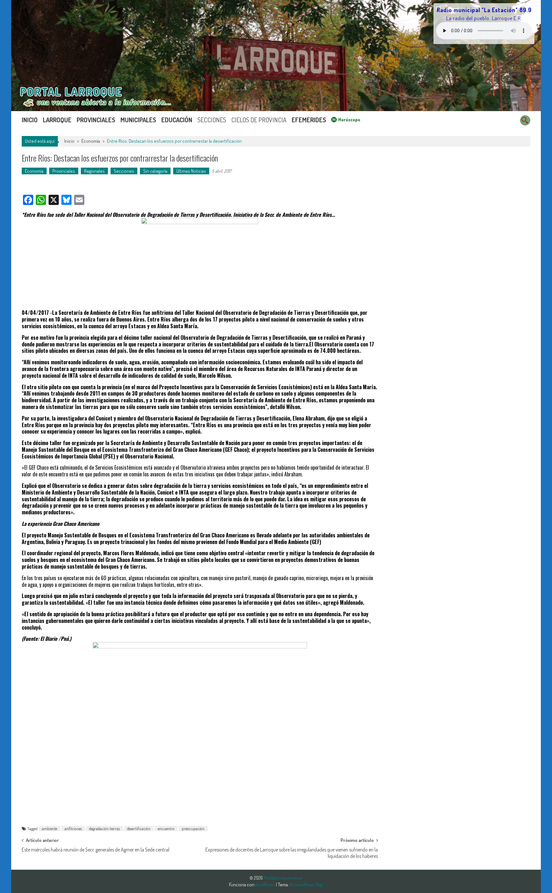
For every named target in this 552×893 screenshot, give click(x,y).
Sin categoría (155, 171)
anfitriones (73, 828)
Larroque (57, 120)
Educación (176, 120)
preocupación (193, 828)
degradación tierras (104, 828)
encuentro (166, 828)
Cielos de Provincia (259, 120)
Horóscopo (349, 119)
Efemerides (309, 120)
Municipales (138, 120)
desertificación (138, 828)
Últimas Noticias (191, 171)
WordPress (265, 885)
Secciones (211, 120)
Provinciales (96, 120)
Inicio (30, 120)
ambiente (49, 828)
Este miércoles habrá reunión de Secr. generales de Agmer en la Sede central (95, 849)
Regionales (94, 171)
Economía (90, 141)
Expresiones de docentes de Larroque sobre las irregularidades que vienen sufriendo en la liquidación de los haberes (291, 851)
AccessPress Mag (306, 885)
